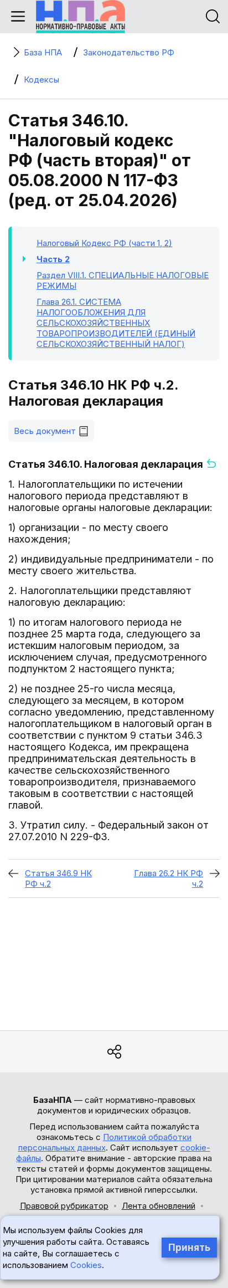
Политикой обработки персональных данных (105, 1142)
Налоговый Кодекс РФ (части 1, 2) (104, 243)
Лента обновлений (158, 1205)
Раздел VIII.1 (123, 280)
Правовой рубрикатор (64, 1205)
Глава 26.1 (116, 323)
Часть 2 (53, 259)
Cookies (86, 1265)
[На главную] (80, 16)
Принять (189, 1247)
